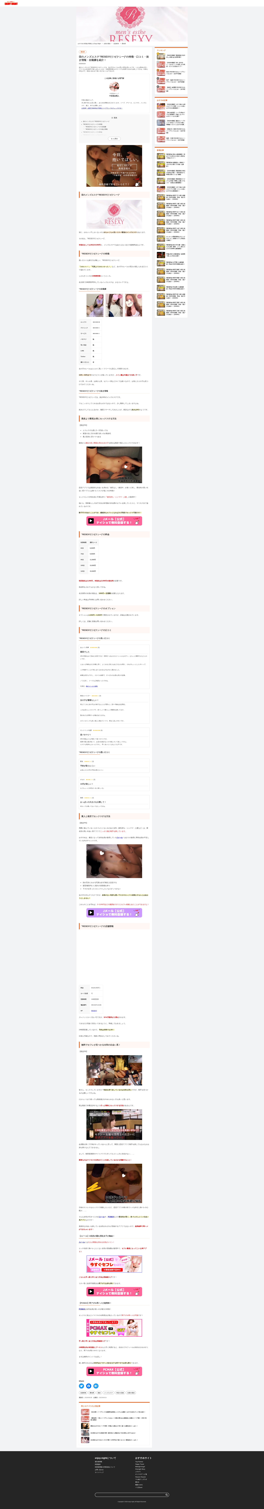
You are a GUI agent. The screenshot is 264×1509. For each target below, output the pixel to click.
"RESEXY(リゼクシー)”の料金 (92, 132)
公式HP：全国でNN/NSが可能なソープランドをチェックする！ (102, 108)
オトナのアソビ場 (141, 1474)
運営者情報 (98, 1461)
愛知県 (92, 1393)
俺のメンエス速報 (92, 686)
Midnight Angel (140, 1466)
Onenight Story (140, 1469)
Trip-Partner (139, 1461)
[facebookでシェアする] (88, 1386)
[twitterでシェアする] (81, 1386)
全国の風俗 (131, 1393)
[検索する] (167, 1495)
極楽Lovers (139, 1485)
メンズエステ (108, 1393)
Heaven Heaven (140, 1477)
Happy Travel (139, 1464)
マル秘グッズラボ (141, 1479)
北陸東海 (83, 1393)
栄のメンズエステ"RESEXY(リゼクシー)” (96, 121)
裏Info (137, 1482)
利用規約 (98, 1464)
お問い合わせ (99, 1469)
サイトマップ (99, 1472)
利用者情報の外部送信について (105, 1467)
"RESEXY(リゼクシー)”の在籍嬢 (95, 127)
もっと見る (114, 138)
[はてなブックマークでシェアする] (95, 1386)
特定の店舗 (120, 1393)
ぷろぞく (138, 1471)
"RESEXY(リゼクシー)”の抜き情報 (96, 129)
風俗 (99, 1393)
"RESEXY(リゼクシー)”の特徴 (92, 124)
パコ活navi (138, 1487)
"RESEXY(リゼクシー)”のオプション (95, 135)
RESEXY (94, 1011)
